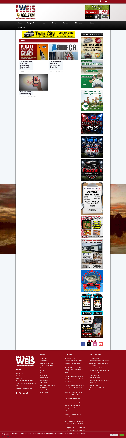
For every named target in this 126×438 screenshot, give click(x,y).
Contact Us (19, 373)
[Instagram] (27, 393)
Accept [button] (121, 434)
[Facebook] (100, 1)
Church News (44, 360)
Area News (43, 358)
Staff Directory (20, 376)
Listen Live (93, 23)
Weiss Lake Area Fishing (96, 387)
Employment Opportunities (24, 381)
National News (44, 378)
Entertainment (79, 23)
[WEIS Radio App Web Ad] (92, 304)
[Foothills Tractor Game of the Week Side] (92, 170)
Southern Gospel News (47, 385)
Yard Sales (92, 390)
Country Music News (46, 365)
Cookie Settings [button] (114, 434)
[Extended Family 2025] (92, 100)
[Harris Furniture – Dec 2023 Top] (92, 48)
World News (44, 392)
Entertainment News (46, 368)
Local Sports (44, 375)
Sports (54, 23)
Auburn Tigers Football (96, 368)
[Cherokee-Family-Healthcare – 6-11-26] (92, 198)
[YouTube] (106, 1)
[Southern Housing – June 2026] (92, 254)
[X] (103, 1)
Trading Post (93, 385)
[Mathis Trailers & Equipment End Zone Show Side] (92, 146)
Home (20, 23)
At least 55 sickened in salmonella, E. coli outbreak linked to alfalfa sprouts (73, 360)
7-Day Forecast (94, 358)
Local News (43, 373)
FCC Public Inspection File (24, 388)
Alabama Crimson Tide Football (99, 360)
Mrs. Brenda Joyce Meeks (72, 399)
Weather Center (45, 390)
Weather (65, 23)
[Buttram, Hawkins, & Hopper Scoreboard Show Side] (92, 123)
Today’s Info (30, 23)
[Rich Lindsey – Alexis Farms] (92, 74)
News (43, 23)
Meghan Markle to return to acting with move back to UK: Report (74, 369)
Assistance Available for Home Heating (26, 93)
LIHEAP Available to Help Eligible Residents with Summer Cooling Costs (26, 65)
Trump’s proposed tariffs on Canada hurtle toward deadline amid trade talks (74, 378)
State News (43, 387)
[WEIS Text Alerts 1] (92, 327)
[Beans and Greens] (92, 227)
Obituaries (43, 382)
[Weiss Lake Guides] (92, 281)
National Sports (45, 380)
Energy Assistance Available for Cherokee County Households (55, 64)
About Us (21, 27)
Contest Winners (94, 378)
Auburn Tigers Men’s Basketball (99, 370)
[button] (109, 1)
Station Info (19, 378)
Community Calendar (46, 363)
